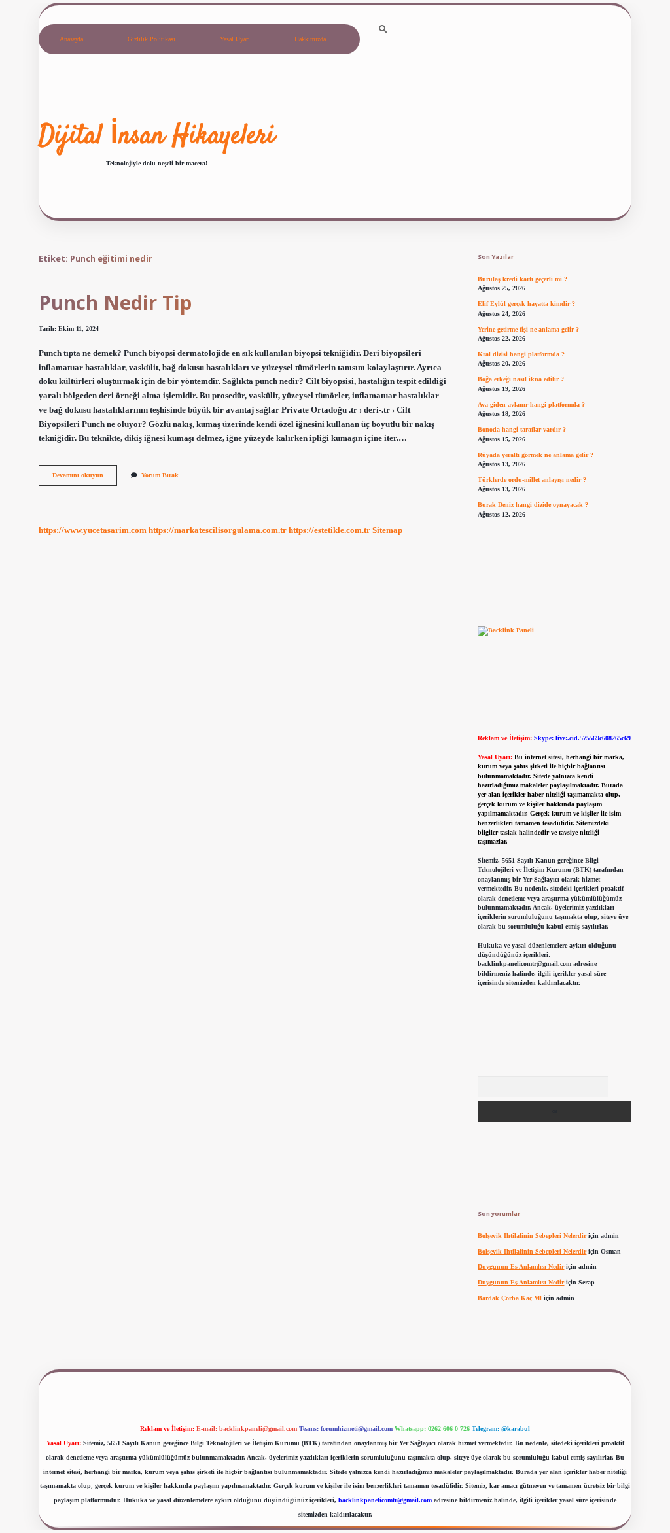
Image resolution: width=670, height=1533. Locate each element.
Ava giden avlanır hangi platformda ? (531, 404)
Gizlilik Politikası (151, 39)
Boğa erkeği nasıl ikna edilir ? (521, 379)
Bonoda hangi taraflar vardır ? (522, 429)
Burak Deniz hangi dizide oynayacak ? (533, 504)
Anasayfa (71, 39)
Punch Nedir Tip (115, 302)
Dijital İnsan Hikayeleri (157, 137)
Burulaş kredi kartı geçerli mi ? (522, 279)
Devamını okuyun (84, 478)
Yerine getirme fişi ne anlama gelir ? (528, 329)
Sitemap (387, 530)
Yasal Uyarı (235, 39)
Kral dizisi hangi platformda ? (521, 354)
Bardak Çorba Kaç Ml (510, 1297)
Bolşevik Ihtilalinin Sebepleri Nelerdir (532, 1235)
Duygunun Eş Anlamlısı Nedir (521, 1266)
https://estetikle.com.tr (329, 530)
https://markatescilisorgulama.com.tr (218, 530)
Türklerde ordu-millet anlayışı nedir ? (532, 479)
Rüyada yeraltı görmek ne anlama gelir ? (535, 454)
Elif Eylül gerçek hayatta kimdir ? (526, 303)
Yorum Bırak (160, 475)
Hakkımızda (310, 39)
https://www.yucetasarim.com (93, 530)
